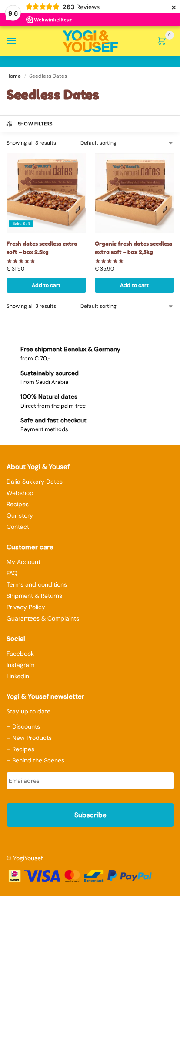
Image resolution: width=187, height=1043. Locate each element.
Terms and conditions (37, 584)
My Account (23, 562)
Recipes (18, 504)
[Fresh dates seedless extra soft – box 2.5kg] (46, 193)
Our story (20, 515)
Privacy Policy (26, 607)
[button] (164, 41)
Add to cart (46, 285)
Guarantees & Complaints (43, 618)
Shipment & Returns (34, 596)
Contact (18, 527)
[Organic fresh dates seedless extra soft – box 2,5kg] (134, 193)
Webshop (20, 493)
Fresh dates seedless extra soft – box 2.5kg (42, 248)
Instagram (20, 665)
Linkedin (18, 676)
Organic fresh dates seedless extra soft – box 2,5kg (133, 248)
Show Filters (35, 124)
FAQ (12, 573)
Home (14, 76)
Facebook (20, 653)
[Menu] (20, 41)
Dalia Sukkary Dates (35, 481)
